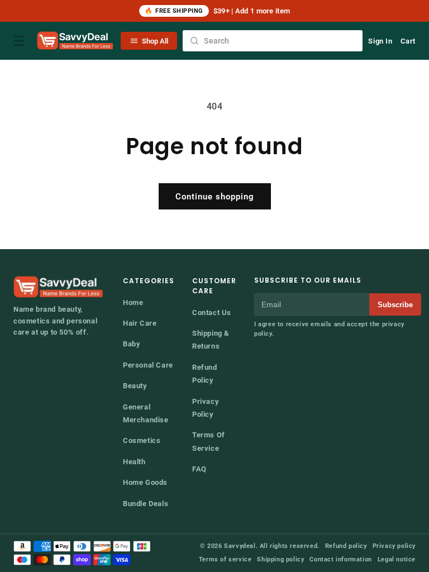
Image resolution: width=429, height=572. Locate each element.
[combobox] (273, 40)
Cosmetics (141, 440)
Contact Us (211, 312)
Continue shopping (214, 197)
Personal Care (148, 365)
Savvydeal (239, 546)
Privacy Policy (205, 407)
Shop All (155, 41)
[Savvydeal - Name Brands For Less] (59, 287)
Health (134, 461)
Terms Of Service (208, 441)
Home (133, 302)
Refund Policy (204, 373)
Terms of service (225, 559)
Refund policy (346, 546)
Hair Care (139, 323)
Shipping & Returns (210, 339)
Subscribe (395, 305)
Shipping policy (280, 559)
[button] (19, 40)
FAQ (199, 469)
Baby (131, 344)
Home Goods (145, 482)
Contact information (340, 559)
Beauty (135, 386)
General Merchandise (146, 413)
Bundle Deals (145, 503)
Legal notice (397, 559)
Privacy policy (394, 546)
